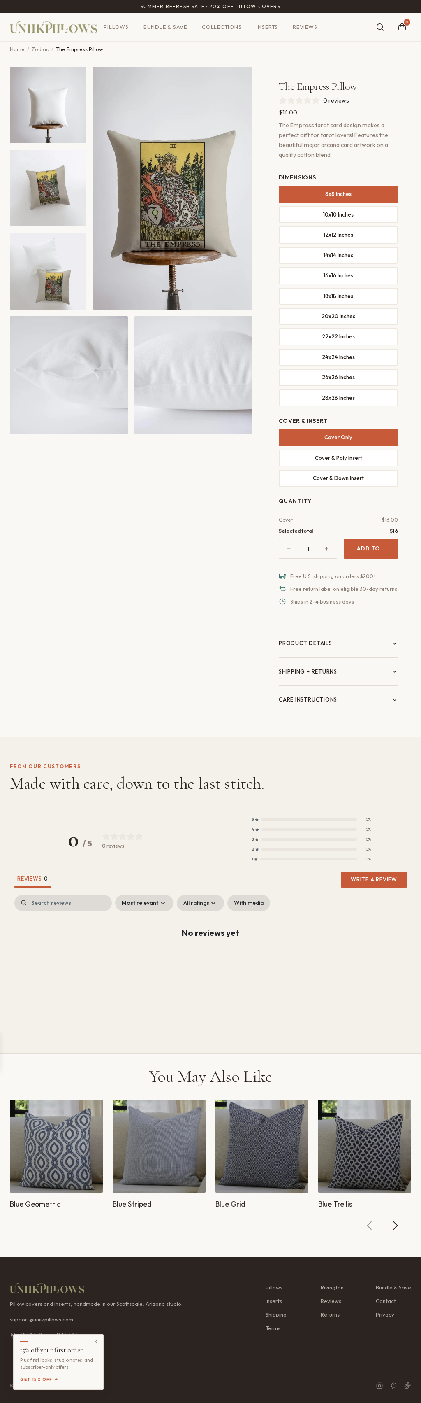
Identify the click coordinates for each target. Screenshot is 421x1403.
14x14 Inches (338, 255)
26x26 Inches (338, 377)
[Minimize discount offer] (96, 1341)
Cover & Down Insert (338, 478)
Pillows (116, 26)
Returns (330, 1314)
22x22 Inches (338, 336)
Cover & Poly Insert (338, 457)
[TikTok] (407, 1385)
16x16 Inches (338, 275)
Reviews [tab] (32, 878)
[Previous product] (369, 1225)
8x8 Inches (338, 194)
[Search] (380, 27)
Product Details (305, 643)
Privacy (385, 1314)
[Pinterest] (393, 1385)
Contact (386, 1301)
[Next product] (395, 1225)
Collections (222, 26)
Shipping (276, 1314)
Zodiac (40, 49)
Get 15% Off (36, 1379)
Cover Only (338, 437)
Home (17, 49)
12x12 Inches (338, 234)
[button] (311, 819)
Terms (273, 1328)
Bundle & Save (165, 26)
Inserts (267, 26)
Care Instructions (308, 699)
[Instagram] (379, 1385)
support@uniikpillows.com (41, 1319)
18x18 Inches (338, 296)
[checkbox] (248, 903)
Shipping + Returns (308, 671)
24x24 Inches (338, 357)
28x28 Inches (338, 397)
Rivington (332, 1287)
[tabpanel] (210, 959)
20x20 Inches (338, 316)
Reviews (305, 26)
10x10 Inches (338, 214)
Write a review (374, 879)
